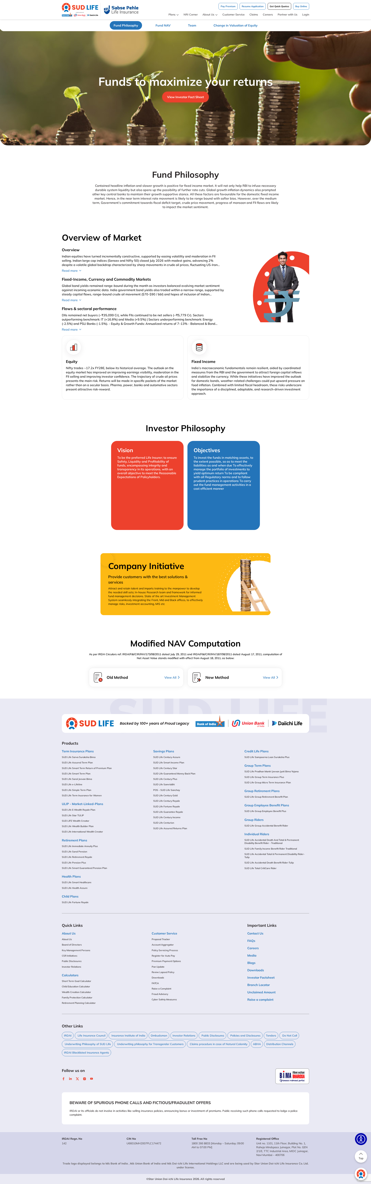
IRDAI (67, 1035)
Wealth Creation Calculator (76, 992)
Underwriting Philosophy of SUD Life (87, 1044)
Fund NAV (163, 25)
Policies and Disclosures (245, 1035)
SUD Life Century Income (166, 817)
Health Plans (71, 876)
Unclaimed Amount (261, 992)
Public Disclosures (72, 961)
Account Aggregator (163, 944)
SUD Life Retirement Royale (77, 857)
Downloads (158, 977)
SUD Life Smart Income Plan (168, 762)
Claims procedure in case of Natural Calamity (218, 1044)
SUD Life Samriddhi (164, 784)
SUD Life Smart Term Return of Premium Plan (87, 768)
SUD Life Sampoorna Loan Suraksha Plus (266, 757)
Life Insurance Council (91, 1035)
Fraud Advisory (160, 994)
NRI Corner (191, 14)
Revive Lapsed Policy (163, 972)
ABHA (257, 1044)
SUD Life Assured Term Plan (77, 762)
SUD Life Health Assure (75, 887)
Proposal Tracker (161, 939)
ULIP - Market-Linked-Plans (82, 804)
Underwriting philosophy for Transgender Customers (150, 1044)
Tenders (271, 1035)
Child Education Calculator (76, 986)
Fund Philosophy (126, 25)
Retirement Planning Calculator (79, 1002)
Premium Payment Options (166, 961)
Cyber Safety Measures (164, 999)
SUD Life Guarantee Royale (168, 811)
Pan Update (158, 966)
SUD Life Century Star (165, 768)
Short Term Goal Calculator (76, 981)
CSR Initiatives (69, 955)
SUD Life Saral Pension (74, 851)
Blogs (251, 963)
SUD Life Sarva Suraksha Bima (78, 757)
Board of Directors (72, 944)
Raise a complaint (260, 999)
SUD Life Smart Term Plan (76, 773)
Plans (171, 14)
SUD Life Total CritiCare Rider (260, 868)
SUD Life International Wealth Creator (82, 831)
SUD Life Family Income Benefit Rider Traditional (270, 848)
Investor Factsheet (261, 977)
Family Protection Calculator (77, 997)
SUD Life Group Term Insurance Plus (264, 777)
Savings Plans (163, 751)
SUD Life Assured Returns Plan (170, 828)
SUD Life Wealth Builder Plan (78, 826)
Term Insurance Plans (78, 751)
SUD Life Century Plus (165, 779)
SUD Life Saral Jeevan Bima (77, 779)
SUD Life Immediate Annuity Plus (80, 846)
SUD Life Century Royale (166, 800)
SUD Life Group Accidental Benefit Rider (266, 825)
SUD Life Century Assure (166, 757)
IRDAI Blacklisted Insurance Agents (86, 1052)
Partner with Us (287, 14)
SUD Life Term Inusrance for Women (82, 795)
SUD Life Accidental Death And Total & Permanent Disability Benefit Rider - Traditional (271, 841)
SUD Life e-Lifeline (72, 784)
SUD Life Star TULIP (73, 815)
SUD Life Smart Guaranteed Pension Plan (84, 868)
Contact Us (255, 933)
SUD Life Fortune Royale (75, 902)
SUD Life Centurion (163, 822)
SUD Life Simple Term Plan (76, 790)
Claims (253, 14)
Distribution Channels (279, 1044)
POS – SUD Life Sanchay (166, 790)
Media (251, 955)
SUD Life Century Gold (165, 795)
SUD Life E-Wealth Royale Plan (78, 809)
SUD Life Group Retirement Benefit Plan (266, 796)
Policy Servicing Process (165, 950)
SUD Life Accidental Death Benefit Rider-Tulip (269, 862)
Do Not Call (289, 1035)
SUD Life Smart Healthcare (76, 882)
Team (192, 25)
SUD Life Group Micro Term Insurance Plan (267, 782)
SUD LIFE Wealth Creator (75, 820)
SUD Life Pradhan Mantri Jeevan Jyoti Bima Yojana (271, 771)
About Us (208, 14)
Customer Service (233, 14)
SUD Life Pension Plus (74, 862)
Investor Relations (71, 966)
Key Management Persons (76, 950)
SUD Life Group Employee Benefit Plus (265, 811)
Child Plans (70, 896)
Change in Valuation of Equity (236, 25)
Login (305, 14)
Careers (268, 14)
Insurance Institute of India (128, 1035)
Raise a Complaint (161, 988)
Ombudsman (159, 1035)
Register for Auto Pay (163, 955)
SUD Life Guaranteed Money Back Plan (174, 773)
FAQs (251, 941)
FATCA (155, 983)
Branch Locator (258, 985)
